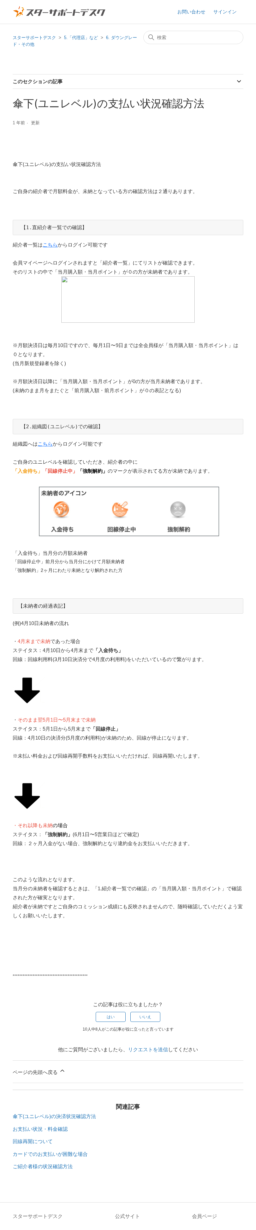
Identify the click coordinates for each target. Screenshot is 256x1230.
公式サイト (127, 1216)
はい (111, 1017)
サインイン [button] (225, 11)
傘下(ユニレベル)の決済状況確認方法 (54, 1116)
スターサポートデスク (34, 37)
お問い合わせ (191, 11)
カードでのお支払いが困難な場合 (50, 1154)
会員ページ (204, 1216)
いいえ (145, 1017)
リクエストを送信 (148, 1049)
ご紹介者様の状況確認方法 (43, 1166)
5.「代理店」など (81, 37)
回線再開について (33, 1141)
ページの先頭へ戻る (36, 1072)
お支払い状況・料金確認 (40, 1129)
